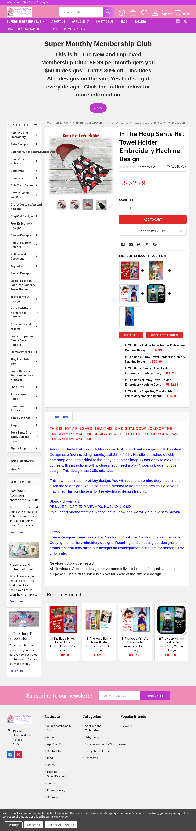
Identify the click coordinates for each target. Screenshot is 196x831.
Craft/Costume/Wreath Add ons (26, 207)
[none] (81, 163)
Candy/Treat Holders (19, 161)
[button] (98, 108)
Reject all (33, 825)
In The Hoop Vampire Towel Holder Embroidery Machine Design (135, 644)
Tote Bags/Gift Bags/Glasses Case (21, 437)
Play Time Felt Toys (20, 361)
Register (166, 14)
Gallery (140, 21)
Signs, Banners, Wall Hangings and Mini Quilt (23, 375)
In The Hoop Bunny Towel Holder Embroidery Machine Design (99, 644)
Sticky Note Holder (18, 396)
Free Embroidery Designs (21, 226)
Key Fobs (16, 266)
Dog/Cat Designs (22, 216)
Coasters (17, 178)
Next (111, 205)
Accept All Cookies (61, 825)
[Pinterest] (185, 21)
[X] (146, 244)
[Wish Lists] (145, 13)
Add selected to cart (164, 335)
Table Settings (20, 417)
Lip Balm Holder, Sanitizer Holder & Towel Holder (23, 285)
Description (59, 416)
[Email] (130, 244)
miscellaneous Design (20, 299)
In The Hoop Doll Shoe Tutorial (22, 636)
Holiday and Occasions (18, 256)
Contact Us (105, 21)
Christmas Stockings (17, 408)
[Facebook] (177, 21)
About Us (58, 21)
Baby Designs (19, 144)
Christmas (17, 170)
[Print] (138, 244)
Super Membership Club (24, 21)
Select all (131, 335)
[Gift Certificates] (133, 13)
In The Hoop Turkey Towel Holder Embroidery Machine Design (63, 644)
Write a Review (177, 166)
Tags (14, 425)
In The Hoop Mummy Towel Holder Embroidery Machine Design (171, 644)
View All (15, 469)
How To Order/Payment (24, 29)
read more (16, 532)
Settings (13, 825)
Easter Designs (21, 273)
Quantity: (126, 199)
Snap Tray (17, 387)
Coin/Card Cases (22, 185)
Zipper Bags (19, 448)
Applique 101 (80, 21)
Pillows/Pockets (21, 352)
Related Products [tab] (65, 594)
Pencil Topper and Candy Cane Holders (22, 340)
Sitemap (52, 797)
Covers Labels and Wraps (20, 195)
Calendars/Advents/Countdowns (26, 151)
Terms (52, 29)
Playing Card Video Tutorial (21, 566)
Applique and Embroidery (19, 135)
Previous (51, 205)
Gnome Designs (21, 235)
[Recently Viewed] (122, 13)
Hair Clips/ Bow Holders (21, 245)
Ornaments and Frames (21, 326)
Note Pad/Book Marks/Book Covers (21, 312)
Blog (123, 21)
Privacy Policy (74, 29)
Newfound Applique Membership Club (23, 495)
